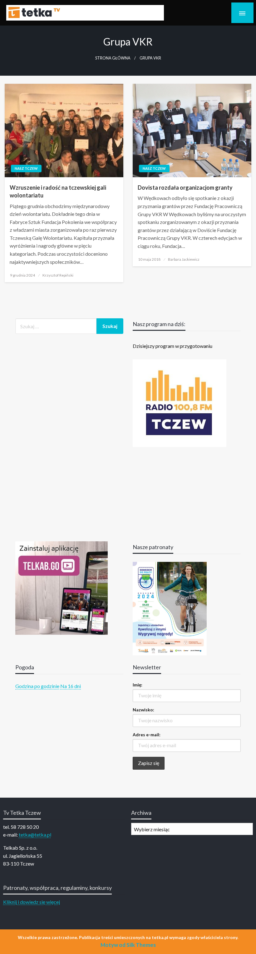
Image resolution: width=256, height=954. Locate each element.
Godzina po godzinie (37, 686)
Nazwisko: (143, 709)
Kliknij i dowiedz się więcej (31, 902)
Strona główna (112, 58)
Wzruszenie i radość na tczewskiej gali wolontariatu (58, 191)
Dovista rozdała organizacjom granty (185, 187)
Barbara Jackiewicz (183, 259)
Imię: (137, 684)
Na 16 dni (70, 686)
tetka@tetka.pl (35, 835)
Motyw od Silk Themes (128, 945)
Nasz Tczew (26, 168)
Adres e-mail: (146, 734)
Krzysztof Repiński (57, 275)
